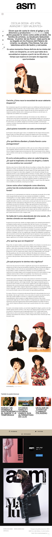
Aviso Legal (6, 530)
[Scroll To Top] (49, 534)
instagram (27, 434)
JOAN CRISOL (18, 386)
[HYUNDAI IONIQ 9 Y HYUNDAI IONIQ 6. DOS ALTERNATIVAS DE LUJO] (26, 401)
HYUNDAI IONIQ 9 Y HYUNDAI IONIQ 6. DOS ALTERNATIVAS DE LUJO (25, 412)
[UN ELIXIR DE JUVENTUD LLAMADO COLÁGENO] (43, 401)
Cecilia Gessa (37, 33)
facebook (14, 431)
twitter (40, 431)
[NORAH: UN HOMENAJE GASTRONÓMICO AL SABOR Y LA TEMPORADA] (8, 401)
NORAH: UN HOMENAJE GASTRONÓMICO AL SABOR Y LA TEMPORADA (9, 411)
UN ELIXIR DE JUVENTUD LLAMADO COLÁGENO (42, 410)
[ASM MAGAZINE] (26, 6)
